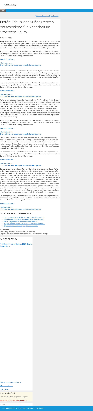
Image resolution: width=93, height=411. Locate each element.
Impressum (40, 408)
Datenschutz (31, 408)
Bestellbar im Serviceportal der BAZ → (13, 400)
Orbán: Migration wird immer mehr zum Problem (17, 232)
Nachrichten (4, 229)
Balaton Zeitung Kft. (16, 408)
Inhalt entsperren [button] (6, 63)
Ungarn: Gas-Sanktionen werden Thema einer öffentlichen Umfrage (24, 234)
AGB (24, 408)
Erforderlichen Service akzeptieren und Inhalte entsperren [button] (20, 65)
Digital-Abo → (5, 389)
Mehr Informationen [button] (7, 59)
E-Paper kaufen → (6, 386)
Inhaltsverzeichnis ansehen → (10, 382)
